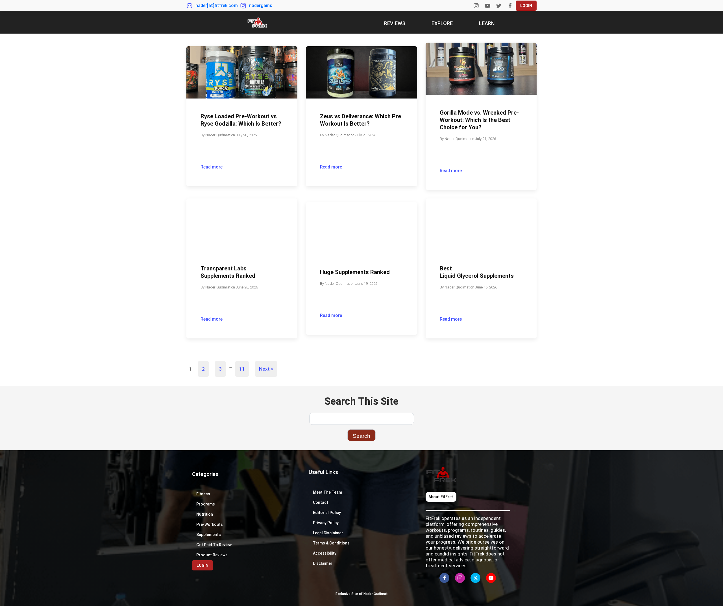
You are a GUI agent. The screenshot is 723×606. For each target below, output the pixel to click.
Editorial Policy (327, 512)
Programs (205, 504)
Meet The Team (327, 492)
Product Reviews (212, 555)
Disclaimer (322, 563)
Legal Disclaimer (328, 533)
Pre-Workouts (209, 524)
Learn (487, 23)
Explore (442, 23)
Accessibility (325, 553)
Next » (266, 369)
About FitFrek (441, 497)
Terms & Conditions (331, 543)
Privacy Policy (326, 522)
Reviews (394, 23)
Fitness (203, 494)
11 (242, 369)
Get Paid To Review (214, 544)
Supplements (208, 534)
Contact (320, 502)
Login (526, 5)
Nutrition (204, 514)
